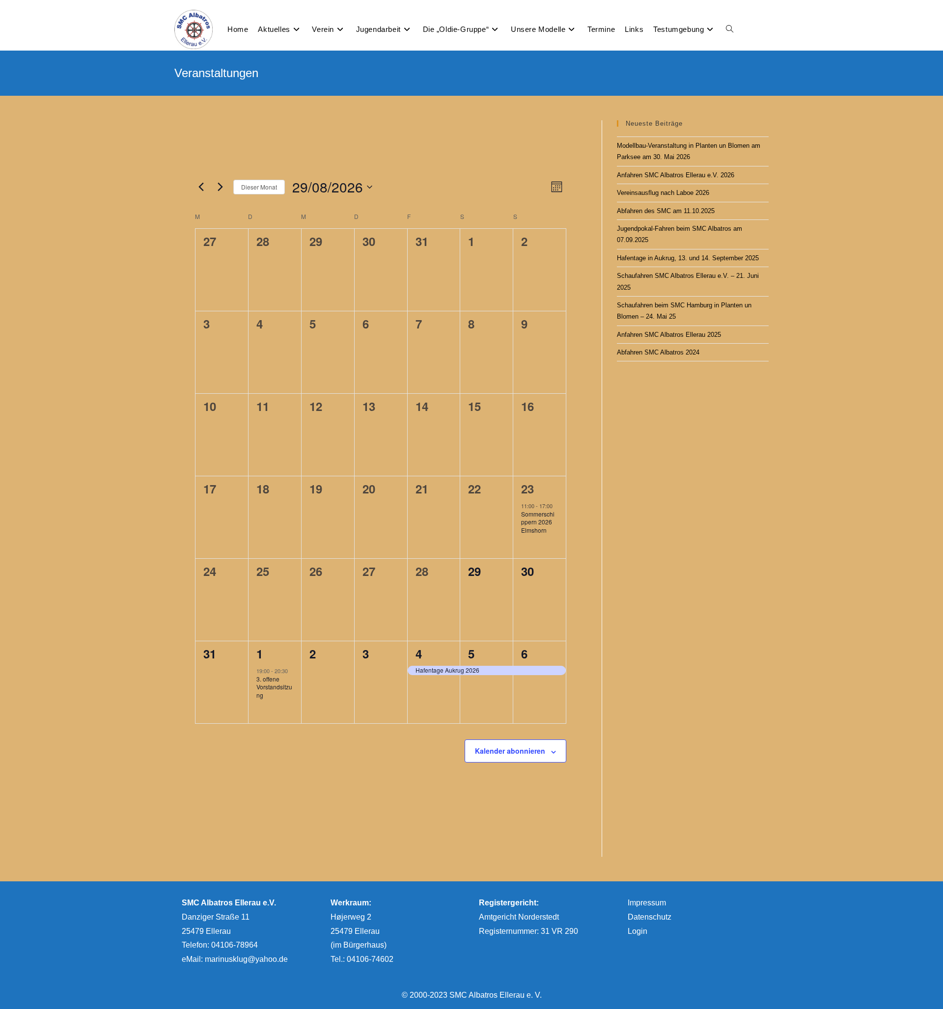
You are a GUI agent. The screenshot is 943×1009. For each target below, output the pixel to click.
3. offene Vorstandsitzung (274, 687)
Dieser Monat (259, 187)
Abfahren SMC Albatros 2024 (658, 352)
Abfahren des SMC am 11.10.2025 (666, 211)
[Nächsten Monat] (220, 187)
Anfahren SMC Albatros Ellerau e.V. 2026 (675, 175)
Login (637, 931)
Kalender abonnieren (510, 751)
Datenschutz (649, 917)
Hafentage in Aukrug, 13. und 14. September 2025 (688, 258)
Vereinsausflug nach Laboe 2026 (663, 192)
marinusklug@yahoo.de (246, 959)
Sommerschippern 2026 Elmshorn (538, 522)
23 (527, 488)
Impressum (647, 903)
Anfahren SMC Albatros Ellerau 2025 (669, 334)
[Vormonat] (201, 187)
